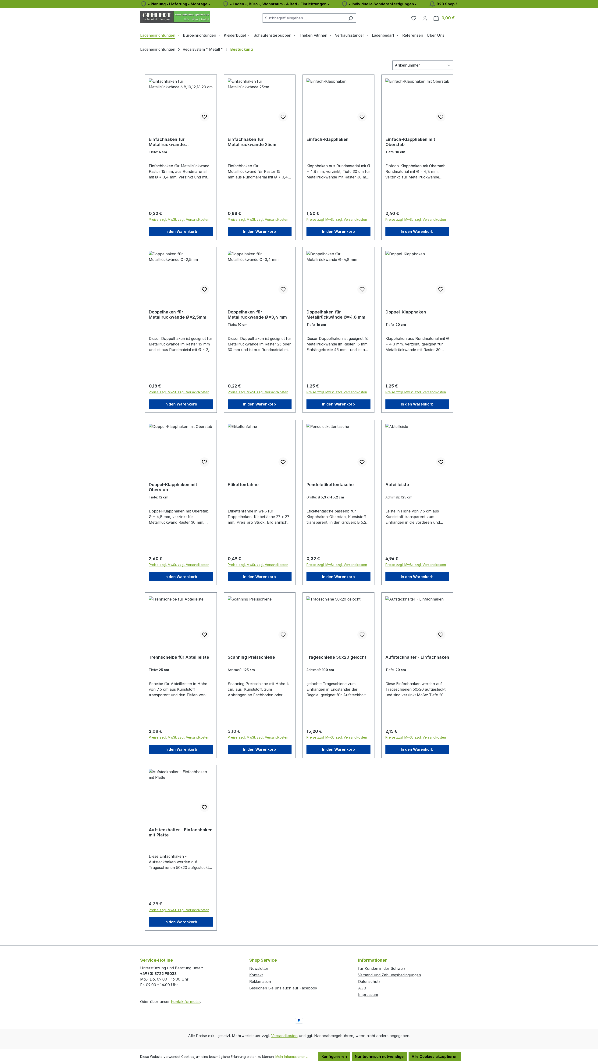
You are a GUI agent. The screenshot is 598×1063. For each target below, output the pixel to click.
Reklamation (260, 981)
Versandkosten (284, 1035)
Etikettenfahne (243, 484)
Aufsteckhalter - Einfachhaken (417, 657)
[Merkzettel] (413, 18)
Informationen (373, 960)
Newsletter (258, 968)
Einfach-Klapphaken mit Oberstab (410, 142)
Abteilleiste (397, 484)
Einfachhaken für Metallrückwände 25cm (252, 142)
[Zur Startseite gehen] (175, 17)
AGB (362, 988)
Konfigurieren (334, 1056)
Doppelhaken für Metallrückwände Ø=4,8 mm (335, 314)
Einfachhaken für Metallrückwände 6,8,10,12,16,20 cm (167, 142)
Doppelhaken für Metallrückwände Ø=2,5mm (177, 314)
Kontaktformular (185, 1001)
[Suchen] (350, 18)
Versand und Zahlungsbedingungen (389, 975)
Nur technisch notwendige (379, 1056)
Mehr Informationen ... (291, 1057)
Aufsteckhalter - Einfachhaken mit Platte (181, 832)
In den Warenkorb (180, 231)
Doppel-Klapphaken (405, 311)
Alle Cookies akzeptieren (435, 1056)
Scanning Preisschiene (251, 657)
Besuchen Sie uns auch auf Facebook (283, 988)
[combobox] (304, 18)
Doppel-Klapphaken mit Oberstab (173, 487)
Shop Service (263, 960)
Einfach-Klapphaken (327, 139)
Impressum (368, 994)
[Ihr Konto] (425, 18)
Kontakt (256, 975)
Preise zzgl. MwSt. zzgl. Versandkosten (179, 219)
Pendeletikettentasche (330, 484)
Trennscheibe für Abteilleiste (179, 657)
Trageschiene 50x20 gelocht (336, 657)
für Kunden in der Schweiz (382, 968)
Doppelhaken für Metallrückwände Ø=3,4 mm (257, 314)
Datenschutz (369, 981)
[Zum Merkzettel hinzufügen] (204, 116)
